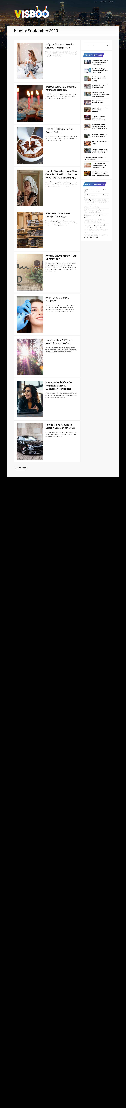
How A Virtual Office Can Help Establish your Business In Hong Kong (59, 385)
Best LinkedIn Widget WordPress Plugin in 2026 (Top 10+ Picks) (100, 70)
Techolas (86, 235)
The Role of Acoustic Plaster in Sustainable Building (99, 78)
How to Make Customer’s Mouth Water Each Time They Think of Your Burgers (100, 173)
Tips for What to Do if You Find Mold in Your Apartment (100, 109)
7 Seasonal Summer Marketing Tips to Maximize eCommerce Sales (100, 94)
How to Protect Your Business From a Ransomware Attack (98, 118)
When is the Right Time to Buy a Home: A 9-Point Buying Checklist (100, 62)
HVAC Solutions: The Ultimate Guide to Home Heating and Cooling (99, 165)
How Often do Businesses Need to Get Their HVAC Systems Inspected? (100, 151)
